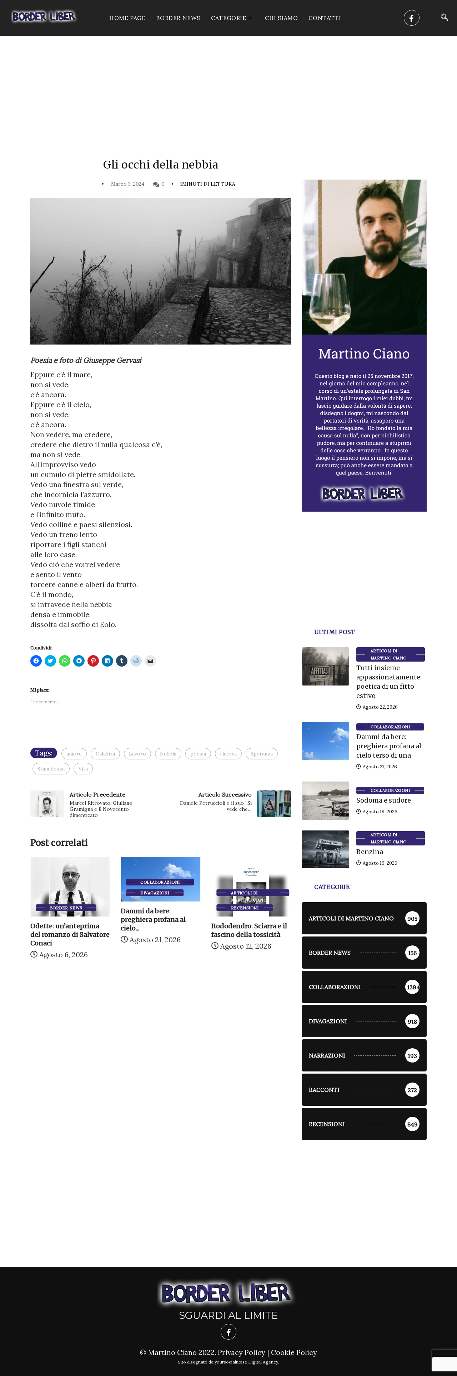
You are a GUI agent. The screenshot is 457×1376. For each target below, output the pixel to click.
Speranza (262, 753)
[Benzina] (325, 849)
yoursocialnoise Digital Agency (246, 1362)
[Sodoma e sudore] (325, 800)
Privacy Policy (241, 1352)
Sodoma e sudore (383, 800)
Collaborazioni (123, 882)
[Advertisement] (228, 89)
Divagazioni (118, 892)
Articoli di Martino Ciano (212, 893)
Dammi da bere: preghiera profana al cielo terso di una (388, 746)
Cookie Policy (294, 1352)
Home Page (127, 17)
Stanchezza (51, 768)
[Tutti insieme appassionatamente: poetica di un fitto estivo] (325, 666)
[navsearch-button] (444, 18)
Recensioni (207, 907)
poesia (198, 753)
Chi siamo (281, 17)
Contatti (324, 17)
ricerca (228, 753)
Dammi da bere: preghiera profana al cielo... (116, 919)
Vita (83, 768)
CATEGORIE (228, 17)
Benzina (369, 852)
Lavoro (137, 753)
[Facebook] (412, 18)
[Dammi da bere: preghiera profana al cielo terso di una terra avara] (325, 741)
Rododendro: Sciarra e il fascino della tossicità (212, 930)
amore (74, 753)
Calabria (105, 753)
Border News (178, 17)
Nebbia (168, 753)
